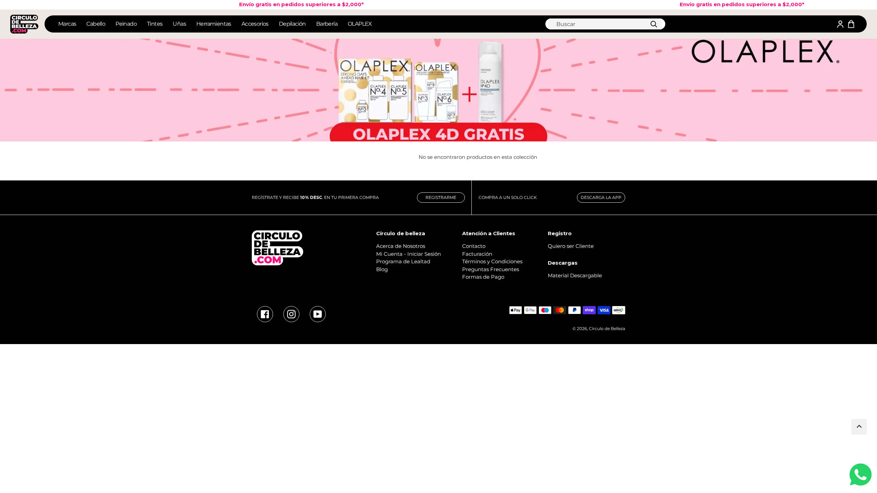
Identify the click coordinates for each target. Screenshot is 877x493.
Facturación (477, 254)
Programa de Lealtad (403, 261)
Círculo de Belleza (607, 328)
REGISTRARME (440, 197)
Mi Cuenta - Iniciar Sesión (408, 254)
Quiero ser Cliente (571, 246)
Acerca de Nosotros (400, 246)
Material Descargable (575, 275)
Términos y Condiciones (492, 261)
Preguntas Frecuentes (490, 269)
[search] (605, 24)
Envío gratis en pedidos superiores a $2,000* (290, 4)
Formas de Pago (483, 277)
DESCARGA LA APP (601, 197)
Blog (382, 269)
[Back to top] (859, 426)
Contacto (473, 246)
